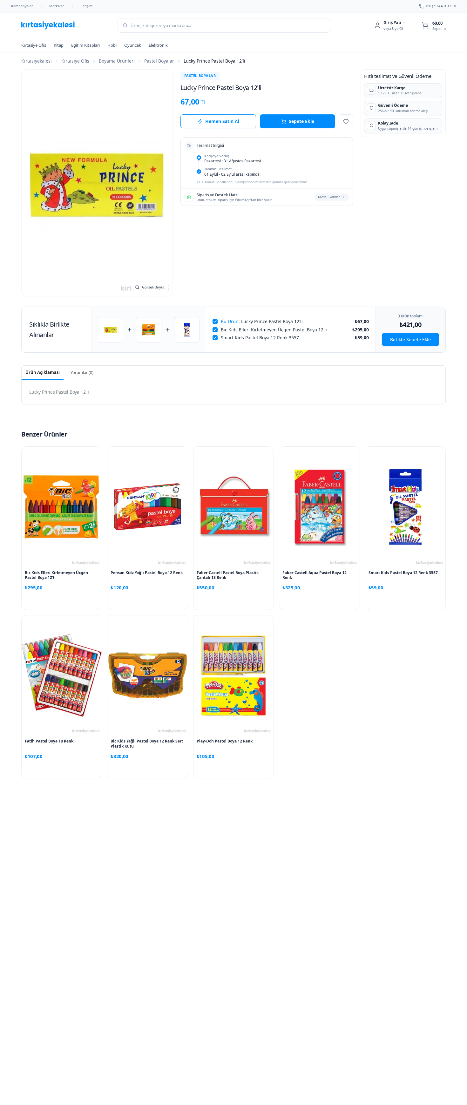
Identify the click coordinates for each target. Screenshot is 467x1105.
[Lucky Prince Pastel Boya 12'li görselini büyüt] (97, 183)
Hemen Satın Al (222, 121)
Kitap (59, 45)
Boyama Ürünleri (117, 61)
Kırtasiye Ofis (33, 45)
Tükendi (147, 601)
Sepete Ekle (301, 121)
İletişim (86, 5)
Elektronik (158, 45)
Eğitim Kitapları (85, 45)
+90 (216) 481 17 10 (440, 5)
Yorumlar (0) (82, 372)
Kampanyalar (22, 5)
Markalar (56, 5)
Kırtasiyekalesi (36, 61)
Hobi (112, 45)
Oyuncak (132, 45)
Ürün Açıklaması (42, 372)
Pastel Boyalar (159, 61)
